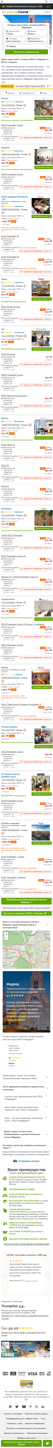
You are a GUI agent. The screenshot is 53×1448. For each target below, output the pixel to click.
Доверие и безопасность (14, 1433)
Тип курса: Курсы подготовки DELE (30, 86)
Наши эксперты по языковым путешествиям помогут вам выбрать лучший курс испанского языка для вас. (26, 1153)
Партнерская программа (37, 1433)
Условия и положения (13, 1414)
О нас (43, 1419)
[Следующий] (51, 85)
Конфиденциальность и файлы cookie (22, 1419)
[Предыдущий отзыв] (5, 1274)
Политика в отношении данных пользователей (25, 1428)
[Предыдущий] (2, 85)
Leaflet (37, 968)
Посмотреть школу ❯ (41, 216)
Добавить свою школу (26, 1438)
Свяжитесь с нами (14, 1423)
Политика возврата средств (36, 1414)
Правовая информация (35, 1423)
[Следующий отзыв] (48, 1274)
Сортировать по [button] (28, 93)
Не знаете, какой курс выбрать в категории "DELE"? (24, 1146)
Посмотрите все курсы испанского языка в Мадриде (26, 900)
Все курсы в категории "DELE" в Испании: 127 (25, 913)
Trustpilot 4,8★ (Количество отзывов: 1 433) (24, 6)
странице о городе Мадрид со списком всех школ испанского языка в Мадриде (23, 1016)
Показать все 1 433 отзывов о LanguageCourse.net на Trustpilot (24, 1317)
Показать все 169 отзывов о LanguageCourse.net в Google (23, 1334)
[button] (2, 2)
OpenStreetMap (45, 968)
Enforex (12, 1066)
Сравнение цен (7, 86)
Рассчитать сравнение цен (26, 52)
